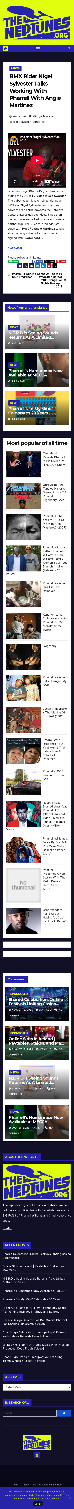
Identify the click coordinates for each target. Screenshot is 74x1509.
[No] (69, 1498)
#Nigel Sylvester (20, 121)
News (15, 68)
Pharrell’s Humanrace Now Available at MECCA (35, 373)
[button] (69, 48)
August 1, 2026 (22, 1088)
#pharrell (39, 121)
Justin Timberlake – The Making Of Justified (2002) (55, 712)
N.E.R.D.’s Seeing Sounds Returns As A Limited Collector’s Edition (33, 337)
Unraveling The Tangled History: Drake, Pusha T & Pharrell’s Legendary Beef (55, 492)
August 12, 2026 (23, 1049)
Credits (7, 1228)
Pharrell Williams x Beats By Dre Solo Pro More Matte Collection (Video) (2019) (55, 846)
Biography (50, 646)
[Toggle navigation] (37, 48)
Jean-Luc (45, 1010)
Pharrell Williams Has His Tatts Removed (54, 587)
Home (15, 1484)
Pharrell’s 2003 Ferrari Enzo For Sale (54, 775)
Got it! (37, 1503)
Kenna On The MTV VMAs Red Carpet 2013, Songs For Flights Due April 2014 (49, 280)
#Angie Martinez (44, 116)
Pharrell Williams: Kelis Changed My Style (55, 681)
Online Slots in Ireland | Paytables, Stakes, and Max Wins (36, 1043)
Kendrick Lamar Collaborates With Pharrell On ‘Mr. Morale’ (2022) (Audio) (55, 622)
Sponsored (19, 994)
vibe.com (15, 248)
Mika (41, 1088)
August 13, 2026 (23, 1010)
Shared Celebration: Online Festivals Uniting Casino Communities (36, 1004)
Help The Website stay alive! (46, 1484)
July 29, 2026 (21, 1127)
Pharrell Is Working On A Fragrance (24, 275)
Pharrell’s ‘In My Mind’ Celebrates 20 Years (30, 410)
